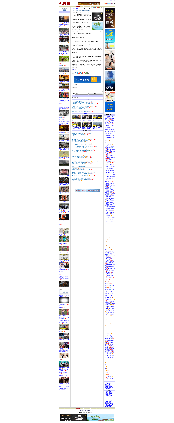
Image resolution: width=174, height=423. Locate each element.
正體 (110, 0)
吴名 (105, 386)
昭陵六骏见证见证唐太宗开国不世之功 (82, 141)
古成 (107, 391)
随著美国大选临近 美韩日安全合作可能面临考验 (83, 111)
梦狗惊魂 (77, 135)
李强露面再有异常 (79, 168)
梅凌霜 (107, 382)
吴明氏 (108, 395)
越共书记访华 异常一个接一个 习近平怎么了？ (83, 147)
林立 (109, 406)
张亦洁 (110, 403)
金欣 (105, 382)
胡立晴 (112, 387)
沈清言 (110, 383)
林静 (105, 387)
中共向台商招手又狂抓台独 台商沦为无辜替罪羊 (83, 178)
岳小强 (111, 386)
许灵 (110, 406)
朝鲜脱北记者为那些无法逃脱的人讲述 (81, 108)
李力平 (112, 404)
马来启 (109, 391)
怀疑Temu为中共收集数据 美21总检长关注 (82, 166)
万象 (88, 408)
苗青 (105, 404)
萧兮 (107, 385)
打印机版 (74, 69)
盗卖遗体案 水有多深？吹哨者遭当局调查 (82, 156)
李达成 (108, 405)
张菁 (105, 393)
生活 (92, 408)
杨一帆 (109, 385)
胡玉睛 (110, 387)
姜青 (110, 405)
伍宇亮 (110, 384)
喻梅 (105, 406)
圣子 (108, 394)
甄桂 (111, 401)
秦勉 (105, 391)
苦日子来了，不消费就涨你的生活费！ (82, 157)
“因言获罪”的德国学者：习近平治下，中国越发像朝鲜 (84, 106)
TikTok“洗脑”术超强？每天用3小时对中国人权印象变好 (84, 146)
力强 (108, 384)
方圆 (111, 395)
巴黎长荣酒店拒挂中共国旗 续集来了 (81, 133)
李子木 (108, 388)
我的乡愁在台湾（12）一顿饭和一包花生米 (82, 153)
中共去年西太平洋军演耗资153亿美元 (81, 107)
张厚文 (111, 385)
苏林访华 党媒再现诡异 (79, 151)
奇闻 (81, 408)
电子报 (114, 0)
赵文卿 (106, 405)
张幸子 (110, 392)
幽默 (74, 408)
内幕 (67, 408)
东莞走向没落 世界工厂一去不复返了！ (82, 163)
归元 (111, 393)
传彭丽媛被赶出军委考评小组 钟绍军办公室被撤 (83, 179)
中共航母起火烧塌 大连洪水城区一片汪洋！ (82, 144)
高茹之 (110, 404)
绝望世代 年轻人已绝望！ (80, 180)
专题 (99, 408)
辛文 (107, 383)
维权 (106, 408)
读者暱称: (73, 93)
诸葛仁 (107, 406)
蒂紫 (110, 401)
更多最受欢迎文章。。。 (111, 378)
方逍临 (106, 388)
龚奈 (109, 386)
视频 (110, 408)
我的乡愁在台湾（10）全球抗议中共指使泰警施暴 (84, 175)
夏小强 (107, 404)
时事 (71, 408)
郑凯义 (107, 386)
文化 (96, 408)
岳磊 (111, 405)
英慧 (105, 402)
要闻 (64, 408)
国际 (78, 408)
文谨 (108, 383)
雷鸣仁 (107, 393)
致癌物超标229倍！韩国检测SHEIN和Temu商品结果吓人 (85, 161)
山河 (105, 394)
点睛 (107, 402)
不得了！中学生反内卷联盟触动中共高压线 (83, 162)
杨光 (105, 392)
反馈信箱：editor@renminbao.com (87, 410)
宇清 (108, 402)
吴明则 (108, 403)
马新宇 (111, 391)
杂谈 (113, 408)
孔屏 (110, 382)
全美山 (112, 392)
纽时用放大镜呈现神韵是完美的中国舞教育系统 (84, 139)
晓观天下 (107, 401)
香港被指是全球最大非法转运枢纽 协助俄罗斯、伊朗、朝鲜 (85, 103)
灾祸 (85, 408)
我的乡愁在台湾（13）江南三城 (81, 134)
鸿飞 (112, 403)
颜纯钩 (110, 393)
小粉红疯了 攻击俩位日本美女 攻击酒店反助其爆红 (84, 150)
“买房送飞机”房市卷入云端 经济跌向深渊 (82, 169)
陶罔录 (106, 403)
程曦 (105, 384)
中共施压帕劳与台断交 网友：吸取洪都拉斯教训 (83, 173)
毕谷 (105, 401)
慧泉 (110, 402)
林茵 (110, 395)
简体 (108, 0)
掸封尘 (106, 395)
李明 (107, 384)
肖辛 (110, 388)
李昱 (105, 385)
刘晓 (105, 383)
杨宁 (107, 394)
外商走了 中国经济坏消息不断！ (81, 155)
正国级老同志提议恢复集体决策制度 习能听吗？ (83, 172)
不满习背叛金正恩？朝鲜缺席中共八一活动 (82, 101)
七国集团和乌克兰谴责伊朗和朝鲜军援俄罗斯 (82, 102)
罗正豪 (107, 392)
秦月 (110, 394)
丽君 (109, 382)
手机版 (112, 0)
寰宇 (103, 408)
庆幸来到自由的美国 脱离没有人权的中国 (82, 140)
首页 (60, 408)
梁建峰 (107, 387)
